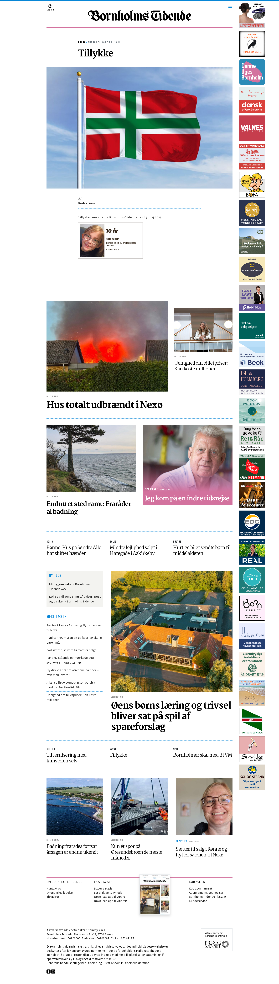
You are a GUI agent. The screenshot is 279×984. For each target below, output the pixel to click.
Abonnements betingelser (206, 892)
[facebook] (48, 971)
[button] (230, 6)
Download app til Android (111, 901)
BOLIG (49, 541)
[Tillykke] (139, 127)
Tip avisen (53, 897)
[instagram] (53, 971)
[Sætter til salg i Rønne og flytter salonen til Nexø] (204, 806)
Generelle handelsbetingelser (66, 963)
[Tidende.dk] (139, 15)
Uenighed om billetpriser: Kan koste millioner (71, 698)
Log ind (50, 10)
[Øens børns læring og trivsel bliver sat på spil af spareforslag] (171, 631)
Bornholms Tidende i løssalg (207, 897)
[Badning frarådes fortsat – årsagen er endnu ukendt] (74, 806)
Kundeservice (198, 901)
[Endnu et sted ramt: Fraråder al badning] (91, 458)
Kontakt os (53, 888)
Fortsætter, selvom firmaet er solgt (71, 650)
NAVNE (113, 749)
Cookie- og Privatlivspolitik (105, 963)
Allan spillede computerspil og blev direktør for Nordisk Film (70, 685)
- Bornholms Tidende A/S (69, 587)
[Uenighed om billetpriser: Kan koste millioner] (203, 330)
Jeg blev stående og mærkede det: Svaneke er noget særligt (70, 660)
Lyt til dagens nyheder (109, 892)
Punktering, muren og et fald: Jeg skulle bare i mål (74, 640)
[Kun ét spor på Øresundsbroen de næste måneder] (139, 806)
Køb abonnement (200, 888)
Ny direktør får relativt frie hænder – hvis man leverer (72, 673)
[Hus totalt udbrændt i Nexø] (107, 345)
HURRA (81, 42)
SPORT (176, 749)
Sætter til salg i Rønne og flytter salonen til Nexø (74, 628)
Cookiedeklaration (137, 963)
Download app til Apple (109, 897)
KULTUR (177, 541)
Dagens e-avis (103, 888)
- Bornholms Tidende (75, 599)
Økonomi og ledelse (59, 892)
